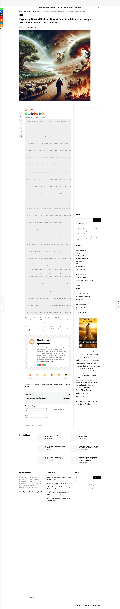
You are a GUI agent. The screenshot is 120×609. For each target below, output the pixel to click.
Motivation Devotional (83, 375)
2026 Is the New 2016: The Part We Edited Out (59, 483)
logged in (32, 425)
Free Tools (59, 7)
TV (91, 401)
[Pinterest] (34, 113)
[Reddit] (37, 113)
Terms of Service (92, 605)
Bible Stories (92, 357)
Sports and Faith (80, 307)
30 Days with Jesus (81, 250)
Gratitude (77, 368)
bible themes (96, 360)
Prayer (77, 283)
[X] (31, 113)
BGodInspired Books (81, 255)
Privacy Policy (83, 605)
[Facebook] (29, 113)
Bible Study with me (84, 360)
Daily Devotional (92, 363)
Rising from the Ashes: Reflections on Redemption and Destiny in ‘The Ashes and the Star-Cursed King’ (88, 459)
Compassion (82, 363)
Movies (94, 375)
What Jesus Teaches (81, 312)
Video (95, 401)
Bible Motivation (91, 355)
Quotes (78, 285)
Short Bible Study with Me (83, 296)
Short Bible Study (82, 393)
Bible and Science (80, 352)
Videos (77, 310)
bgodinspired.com (27, 27)
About (99, 605)
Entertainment (59, 384)
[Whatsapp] (26, 113)
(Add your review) (59, 409)
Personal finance (79, 380)
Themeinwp (60, 606)
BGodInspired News (81, 258)
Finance (98, 366)
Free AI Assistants (68, 7)
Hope (95, 368)
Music (78, 378)
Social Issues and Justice (83, 302)
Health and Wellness (81, 269)
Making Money (83, 373)
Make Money (78, 373)
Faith (94, 366)
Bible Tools (79, 264)
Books (21, 15)
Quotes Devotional (82, 385)
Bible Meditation (79, 355)
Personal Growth (88, 380)
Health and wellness (86, 368)
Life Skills (91, 371)
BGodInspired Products (49, 7)
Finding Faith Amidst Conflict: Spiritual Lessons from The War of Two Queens (88, 446)
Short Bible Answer (84, 390)
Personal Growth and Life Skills (84, 280)
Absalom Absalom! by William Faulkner (40, 384)
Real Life (78, 288)
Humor (77, 272)
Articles (78, 253)
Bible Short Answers (82, 357)
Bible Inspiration (90, 352)
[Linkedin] (40, 113)
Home (40, 7)
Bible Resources (80, 261)
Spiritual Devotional (81, 304)
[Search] (95, 7)
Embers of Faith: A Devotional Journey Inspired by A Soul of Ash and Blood (54, 458)
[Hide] (0, 28)
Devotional (79, 366)
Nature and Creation (81, 277)
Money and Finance (81, 274)
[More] (42, 113)
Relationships (79, 291)
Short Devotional (80, 299)
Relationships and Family (82, 293)
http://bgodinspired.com (46, 361)
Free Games (78, 7)
